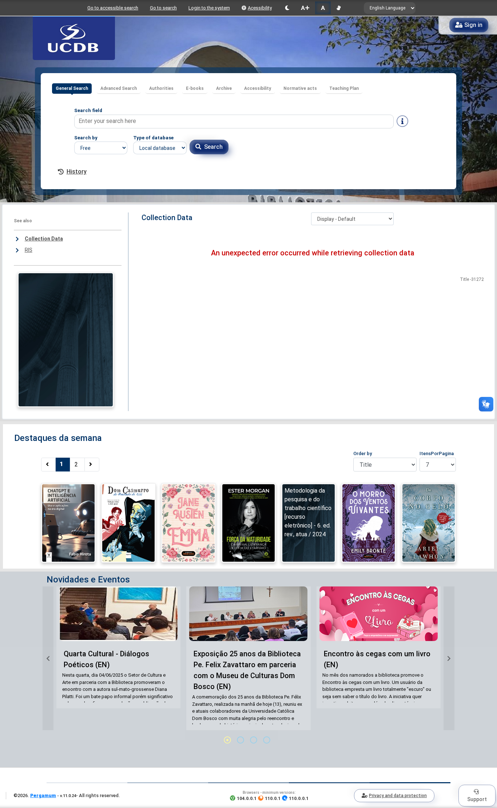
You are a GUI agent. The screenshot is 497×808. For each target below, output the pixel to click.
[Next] (91, 464)
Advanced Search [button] (118, 88)
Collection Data (44, 239)
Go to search (163, 8)
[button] (48, 658)
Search (213, 146)
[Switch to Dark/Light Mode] (287, 7)
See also (23, 220)
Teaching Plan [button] (344, 88)
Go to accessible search (112, 8)
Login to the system (209, 8)
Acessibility (260, 8)
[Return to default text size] (323, 7)
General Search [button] (72, 88)
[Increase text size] (305, 7)
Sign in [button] (473, 24)
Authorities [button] (161, 88)
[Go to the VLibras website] (338, 7)
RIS (28, 250)
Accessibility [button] (257, 88)
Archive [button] (224, 88)
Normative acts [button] (300, 88)
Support (477, 799)
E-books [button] (195, 88)
